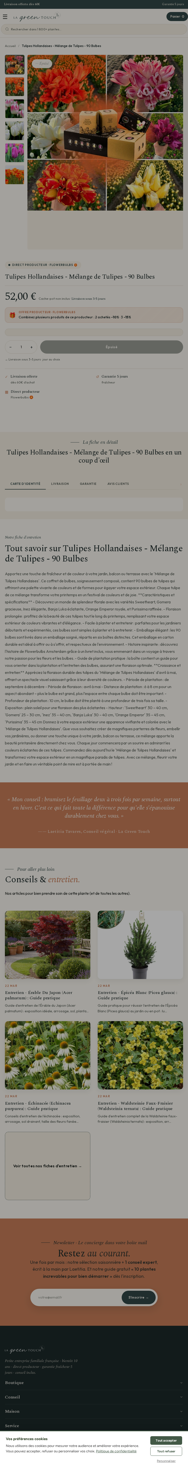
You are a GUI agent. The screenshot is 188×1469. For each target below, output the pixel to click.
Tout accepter (166, 1440)
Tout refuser (166, 1451)
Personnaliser (166, 1461)
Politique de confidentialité (116, 1451)
